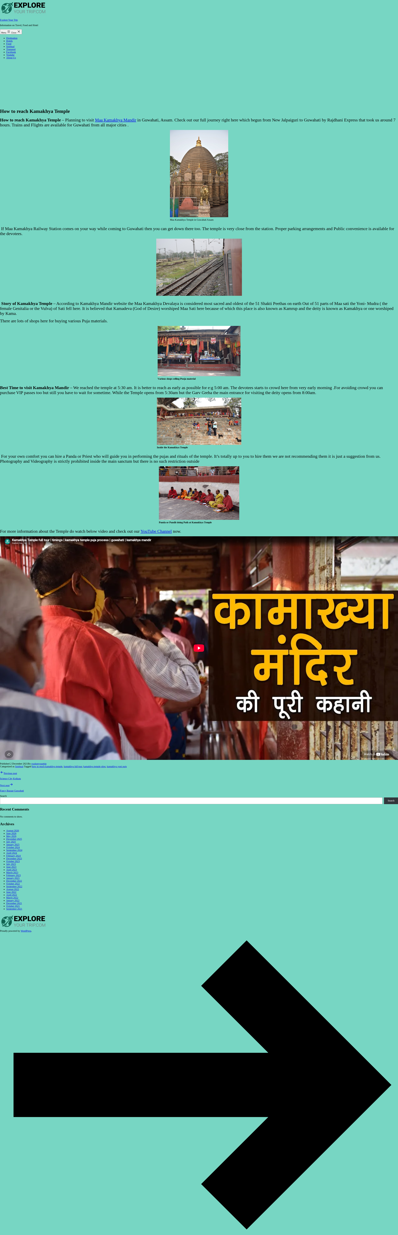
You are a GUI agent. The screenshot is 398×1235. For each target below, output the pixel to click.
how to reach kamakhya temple (47, 766)
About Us (11, 57)
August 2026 (12, 830)
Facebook (11, 52)
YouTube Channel (156, 531)
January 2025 (12, 844)
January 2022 (12, 900)
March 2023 (12, 872)
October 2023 (13, 861)
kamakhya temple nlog (94, 766)
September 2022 (14, 886)
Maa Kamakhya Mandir (115, 120)
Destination (11, 38)
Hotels (9, 41)
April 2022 (11, 895)
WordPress (26, 931)
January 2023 (12, 878)
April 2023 (11, 869)
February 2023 (13, 875)
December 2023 (14, 858)
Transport (11, 49)
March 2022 (12, 897)
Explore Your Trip (9, 20)
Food (8, 43)
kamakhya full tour (73, 766)
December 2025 (14, 839)
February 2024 (13, 855)
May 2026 (11, 836)
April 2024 (11, 853)
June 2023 (11, 867)
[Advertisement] (199, 83)
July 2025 (11, 841)
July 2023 (11, 864)
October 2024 (13, 847)
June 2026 (11, 833)
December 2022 (14, 881)
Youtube (10, 55)
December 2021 (14, 903)
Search (3, 796)
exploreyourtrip (38, 763)
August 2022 (12, 889)
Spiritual (10, 46)
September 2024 (14, 850)
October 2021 (13, 906)
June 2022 (11, 892)
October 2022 (13, 883)
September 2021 (14, 909)
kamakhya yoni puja (117, 766)
